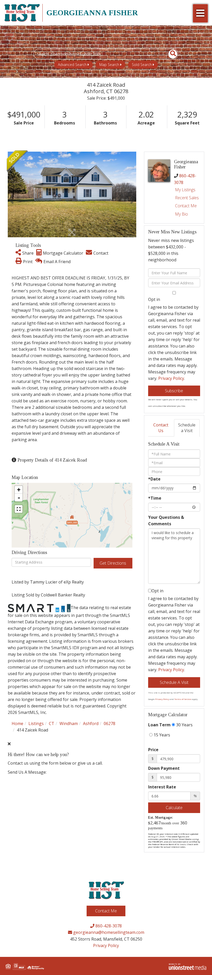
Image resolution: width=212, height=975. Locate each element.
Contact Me (186, 206)
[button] (170, 54)
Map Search (109, 64)
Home (17, 723)
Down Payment (164, 768)
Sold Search (142, 64)
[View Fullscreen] (18, 509)
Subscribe (174, 391)
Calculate (174, 807)
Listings (36, 723)
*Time (154, 498)
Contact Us (160, 428)
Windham (68, 723)
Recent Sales (187, 198)
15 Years (161, 735)
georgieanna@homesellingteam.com (108, 932)
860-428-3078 (108, 926)
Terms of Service (182, 699)
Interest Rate (162, 787)
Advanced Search (72, 64)
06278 (109, 723)
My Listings (185, 190)
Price (153, 749)
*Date (154, 479)
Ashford (91, 723)
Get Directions (113, 563)
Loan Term (159, 725)
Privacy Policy (171, 378)
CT (51, 723)
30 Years (184, 725)
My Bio (181, 214)
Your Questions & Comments (166, 520)
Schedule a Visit (186, 428)
